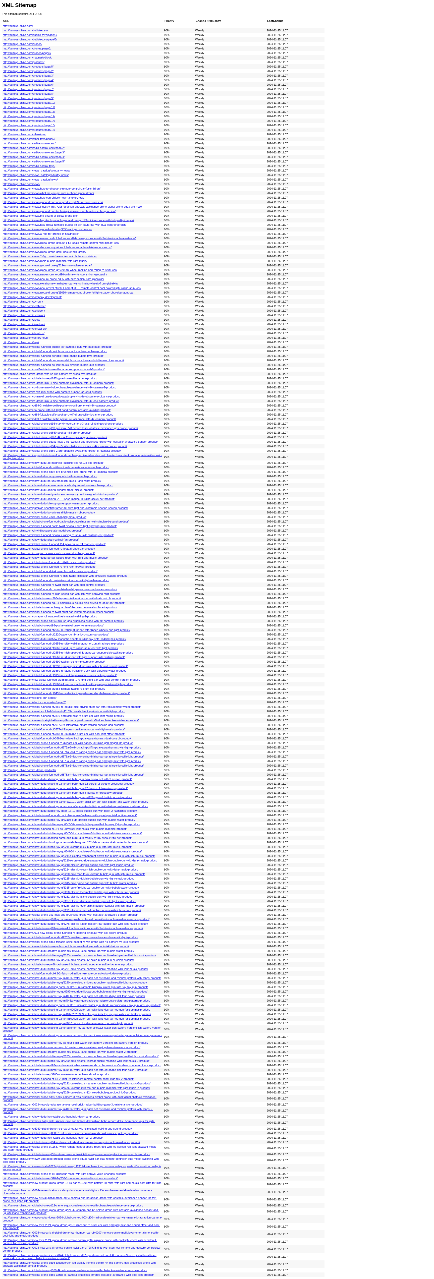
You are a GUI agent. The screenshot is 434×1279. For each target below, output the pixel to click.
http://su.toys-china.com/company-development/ (32, 297)
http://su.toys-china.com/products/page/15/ (29, 125)
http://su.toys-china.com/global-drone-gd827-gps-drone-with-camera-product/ (50, 378)
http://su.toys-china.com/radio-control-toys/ (29, 165)
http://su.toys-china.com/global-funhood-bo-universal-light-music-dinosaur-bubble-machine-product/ (63, 360)
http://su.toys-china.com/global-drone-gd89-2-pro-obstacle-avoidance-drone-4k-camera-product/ (62, 450)
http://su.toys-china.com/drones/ (22, 43)
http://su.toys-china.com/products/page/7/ (28, 89)
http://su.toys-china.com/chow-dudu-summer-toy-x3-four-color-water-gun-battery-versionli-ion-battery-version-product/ (75, 1042)
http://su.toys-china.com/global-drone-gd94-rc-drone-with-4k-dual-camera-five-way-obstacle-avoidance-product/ (71, 1142)
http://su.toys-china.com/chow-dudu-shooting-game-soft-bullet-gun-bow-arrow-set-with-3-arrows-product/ (67, 779)
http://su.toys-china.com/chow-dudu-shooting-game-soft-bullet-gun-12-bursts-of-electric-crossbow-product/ (68, 783)
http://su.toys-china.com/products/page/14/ (29, 120)
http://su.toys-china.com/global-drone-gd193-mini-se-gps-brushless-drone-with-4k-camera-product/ (63, 620)
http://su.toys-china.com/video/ (21, 319)
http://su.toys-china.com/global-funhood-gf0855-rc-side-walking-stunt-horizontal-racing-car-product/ (63, 643)
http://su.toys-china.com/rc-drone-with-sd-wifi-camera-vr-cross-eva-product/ (49, 373)
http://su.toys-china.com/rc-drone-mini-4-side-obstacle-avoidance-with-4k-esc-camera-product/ (61, 400)
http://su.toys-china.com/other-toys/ (24, 134)
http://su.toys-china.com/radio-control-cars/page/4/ (34, 156)
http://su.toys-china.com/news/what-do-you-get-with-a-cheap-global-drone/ (48, 193)
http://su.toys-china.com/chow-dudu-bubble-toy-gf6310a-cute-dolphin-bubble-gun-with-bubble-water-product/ (69, 819)
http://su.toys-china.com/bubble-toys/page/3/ (30, 39)
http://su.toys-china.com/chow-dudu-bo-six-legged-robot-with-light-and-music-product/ (55, 557)
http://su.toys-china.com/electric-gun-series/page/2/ (34, 702)
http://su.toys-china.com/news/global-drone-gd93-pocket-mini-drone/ (44, 251)
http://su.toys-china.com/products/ (23, 62)
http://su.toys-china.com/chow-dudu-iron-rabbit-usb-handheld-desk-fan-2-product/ (53, 1137)
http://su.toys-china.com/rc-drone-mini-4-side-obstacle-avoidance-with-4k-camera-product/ (58, 382)
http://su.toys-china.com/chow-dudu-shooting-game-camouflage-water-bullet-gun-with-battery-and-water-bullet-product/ (75, 806)
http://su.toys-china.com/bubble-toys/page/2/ (30, 34)
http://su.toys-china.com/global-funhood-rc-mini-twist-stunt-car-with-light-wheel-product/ (56, 580)
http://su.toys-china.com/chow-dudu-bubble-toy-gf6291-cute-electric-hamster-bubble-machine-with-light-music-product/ (75, 968)
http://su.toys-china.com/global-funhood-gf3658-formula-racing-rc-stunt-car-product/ (54, 688)
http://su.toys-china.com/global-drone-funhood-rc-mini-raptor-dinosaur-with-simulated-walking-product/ (65, 575)
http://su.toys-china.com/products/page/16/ (29, 129)
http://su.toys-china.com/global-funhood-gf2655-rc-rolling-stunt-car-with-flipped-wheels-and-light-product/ (66, 629)
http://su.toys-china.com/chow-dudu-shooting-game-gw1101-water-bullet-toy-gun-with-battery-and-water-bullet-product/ (75, 801)
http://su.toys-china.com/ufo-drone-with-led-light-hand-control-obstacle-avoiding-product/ (57, 410)
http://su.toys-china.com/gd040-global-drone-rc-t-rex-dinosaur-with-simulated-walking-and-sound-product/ (67, 1128)
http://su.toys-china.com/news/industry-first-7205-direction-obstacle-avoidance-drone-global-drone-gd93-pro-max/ (72, 206)
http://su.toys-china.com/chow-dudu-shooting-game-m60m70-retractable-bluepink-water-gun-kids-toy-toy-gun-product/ (75, 987)
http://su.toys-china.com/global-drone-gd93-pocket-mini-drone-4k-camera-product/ (53, 625)
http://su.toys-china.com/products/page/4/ (28, 80)
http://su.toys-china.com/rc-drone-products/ (29, 770)
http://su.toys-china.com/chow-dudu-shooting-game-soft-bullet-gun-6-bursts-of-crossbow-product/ (63, 792)
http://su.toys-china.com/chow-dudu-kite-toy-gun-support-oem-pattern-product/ (51, 503)
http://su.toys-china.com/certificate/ (24, 306)
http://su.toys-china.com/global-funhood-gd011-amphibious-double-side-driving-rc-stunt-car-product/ (64, 602)
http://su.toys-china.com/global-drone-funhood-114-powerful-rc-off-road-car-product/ (54, 544)
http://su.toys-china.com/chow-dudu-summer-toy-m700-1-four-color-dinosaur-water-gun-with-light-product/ (68, 1023)
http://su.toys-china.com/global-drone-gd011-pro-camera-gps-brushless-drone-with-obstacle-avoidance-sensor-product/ (76, 919)
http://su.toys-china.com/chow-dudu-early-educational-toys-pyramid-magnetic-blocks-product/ (60, 494)
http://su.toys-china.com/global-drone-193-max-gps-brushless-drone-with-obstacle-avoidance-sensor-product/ (70, 914)
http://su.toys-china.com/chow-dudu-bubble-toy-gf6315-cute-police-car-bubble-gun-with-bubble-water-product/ (70, 883)
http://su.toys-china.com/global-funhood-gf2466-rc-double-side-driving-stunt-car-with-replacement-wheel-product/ (72, 706)
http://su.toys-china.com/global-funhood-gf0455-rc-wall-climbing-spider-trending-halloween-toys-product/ (66, 693)
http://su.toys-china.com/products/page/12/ (29, 116)
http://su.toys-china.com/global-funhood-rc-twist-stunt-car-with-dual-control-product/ (54, 584)
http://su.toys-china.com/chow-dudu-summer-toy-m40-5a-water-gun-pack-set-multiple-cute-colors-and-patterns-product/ (76, 1000)
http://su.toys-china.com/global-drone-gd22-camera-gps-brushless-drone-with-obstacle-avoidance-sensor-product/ (73, 1205)
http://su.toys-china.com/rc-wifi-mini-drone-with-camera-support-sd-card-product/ (52, 391)
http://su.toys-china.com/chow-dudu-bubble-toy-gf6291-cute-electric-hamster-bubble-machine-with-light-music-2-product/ (76, 1083)
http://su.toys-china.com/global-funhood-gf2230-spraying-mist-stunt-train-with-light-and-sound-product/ (65, 666)
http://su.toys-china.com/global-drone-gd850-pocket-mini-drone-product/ (47, 432)
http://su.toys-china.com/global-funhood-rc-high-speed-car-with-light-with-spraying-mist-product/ (61, 593)
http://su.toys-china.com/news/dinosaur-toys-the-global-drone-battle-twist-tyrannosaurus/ (57, 247)
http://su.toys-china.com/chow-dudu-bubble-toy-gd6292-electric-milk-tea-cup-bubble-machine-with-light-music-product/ (75, 991)
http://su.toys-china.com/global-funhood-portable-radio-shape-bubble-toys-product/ (53, 355)
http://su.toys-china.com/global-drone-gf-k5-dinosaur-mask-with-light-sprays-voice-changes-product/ (64, 1173)
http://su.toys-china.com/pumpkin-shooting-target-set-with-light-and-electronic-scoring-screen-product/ (65, 507)
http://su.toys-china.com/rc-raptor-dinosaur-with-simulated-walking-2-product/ (50, 616)
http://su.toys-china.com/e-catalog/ (24, 315)
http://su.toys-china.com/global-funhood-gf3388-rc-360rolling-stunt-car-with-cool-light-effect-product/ (64, 733)
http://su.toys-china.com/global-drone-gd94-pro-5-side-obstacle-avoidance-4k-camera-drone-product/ (65, 446)
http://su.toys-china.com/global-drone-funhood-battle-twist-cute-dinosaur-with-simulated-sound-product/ (66, 521)
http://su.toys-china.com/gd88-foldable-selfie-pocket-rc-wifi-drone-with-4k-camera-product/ (58, 414)
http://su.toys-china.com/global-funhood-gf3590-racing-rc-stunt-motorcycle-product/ (54, 661)
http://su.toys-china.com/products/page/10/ (29, 102)
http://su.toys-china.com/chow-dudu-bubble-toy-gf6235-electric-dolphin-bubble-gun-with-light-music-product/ (68, 878)
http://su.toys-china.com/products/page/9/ (28, 98)
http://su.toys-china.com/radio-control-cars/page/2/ (34, 147)
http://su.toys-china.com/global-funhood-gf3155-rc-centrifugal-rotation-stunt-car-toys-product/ (60, 675)
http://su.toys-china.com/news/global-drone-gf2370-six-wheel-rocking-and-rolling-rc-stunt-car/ (60, 269)
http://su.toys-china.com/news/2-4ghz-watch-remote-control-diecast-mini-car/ (50, 256)
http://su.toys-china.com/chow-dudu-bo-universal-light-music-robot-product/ (49, 512)
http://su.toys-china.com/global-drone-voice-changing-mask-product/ (44, 516)
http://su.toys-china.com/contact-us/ (25, 328)
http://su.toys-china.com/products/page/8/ (28, 93)
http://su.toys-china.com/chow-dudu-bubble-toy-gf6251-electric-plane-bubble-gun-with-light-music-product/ (67, 896)
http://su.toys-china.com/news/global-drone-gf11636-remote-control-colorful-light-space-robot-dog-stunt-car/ (68, 292)
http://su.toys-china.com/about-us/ (23, 333)
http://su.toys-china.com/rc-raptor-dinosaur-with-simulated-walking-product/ (49, 553)
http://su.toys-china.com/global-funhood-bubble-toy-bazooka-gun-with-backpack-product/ (57, 346)
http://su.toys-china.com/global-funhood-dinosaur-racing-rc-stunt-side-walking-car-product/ (58, 535)
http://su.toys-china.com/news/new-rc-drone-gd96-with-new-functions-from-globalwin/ (55, 274)
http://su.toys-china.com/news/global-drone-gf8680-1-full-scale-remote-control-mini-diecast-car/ (61, 242)
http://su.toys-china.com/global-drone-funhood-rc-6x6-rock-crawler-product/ (49, 562)
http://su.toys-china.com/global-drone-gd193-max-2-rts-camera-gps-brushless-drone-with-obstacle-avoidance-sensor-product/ (80, 441)
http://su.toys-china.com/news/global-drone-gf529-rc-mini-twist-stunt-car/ (47, 265)
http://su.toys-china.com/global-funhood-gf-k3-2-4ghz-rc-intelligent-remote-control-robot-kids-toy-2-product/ (68, 1078)
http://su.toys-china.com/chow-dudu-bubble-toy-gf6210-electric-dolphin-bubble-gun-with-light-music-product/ (68, 864)
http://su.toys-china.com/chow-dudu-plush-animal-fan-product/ (41, 539)
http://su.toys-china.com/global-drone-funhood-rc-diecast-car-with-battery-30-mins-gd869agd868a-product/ (68, 742)
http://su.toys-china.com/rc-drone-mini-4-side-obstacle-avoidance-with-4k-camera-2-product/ (59, 387)
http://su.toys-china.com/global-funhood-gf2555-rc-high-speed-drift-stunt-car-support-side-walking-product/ (68, 652)
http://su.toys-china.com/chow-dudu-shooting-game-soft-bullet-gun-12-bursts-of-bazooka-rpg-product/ (65, 788)
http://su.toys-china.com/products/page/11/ (29, 107)
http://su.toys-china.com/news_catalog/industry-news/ (36, 175)
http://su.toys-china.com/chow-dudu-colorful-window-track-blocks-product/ (48, 489)
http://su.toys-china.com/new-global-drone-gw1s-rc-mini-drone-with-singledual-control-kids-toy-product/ (66, 946)
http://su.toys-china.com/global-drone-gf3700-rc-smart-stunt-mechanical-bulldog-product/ (57, 1074)
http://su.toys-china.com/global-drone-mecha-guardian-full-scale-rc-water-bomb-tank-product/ (60, 607)
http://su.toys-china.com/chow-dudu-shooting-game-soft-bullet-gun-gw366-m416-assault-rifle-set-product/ (67, 837)
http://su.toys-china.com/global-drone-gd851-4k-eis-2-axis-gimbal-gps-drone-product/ (55, 437)
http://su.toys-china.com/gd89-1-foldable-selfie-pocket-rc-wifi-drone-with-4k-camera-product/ (59, 419)
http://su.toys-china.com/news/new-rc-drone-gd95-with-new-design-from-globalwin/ (53, 278)
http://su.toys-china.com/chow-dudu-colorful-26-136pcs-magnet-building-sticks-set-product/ (59, 498)
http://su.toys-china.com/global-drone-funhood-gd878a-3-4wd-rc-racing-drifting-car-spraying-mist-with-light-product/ (73, 765)
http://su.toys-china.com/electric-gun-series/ (30, 697)
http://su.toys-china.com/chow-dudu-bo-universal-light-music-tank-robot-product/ (52, 480)
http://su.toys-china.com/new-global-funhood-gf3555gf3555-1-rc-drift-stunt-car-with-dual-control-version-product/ (71, 679)
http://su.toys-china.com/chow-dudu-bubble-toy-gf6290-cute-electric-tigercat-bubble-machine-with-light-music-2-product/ (76, 1060)
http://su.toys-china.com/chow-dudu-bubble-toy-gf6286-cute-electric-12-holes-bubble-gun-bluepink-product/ (68, 959)
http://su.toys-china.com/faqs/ (21, 342)
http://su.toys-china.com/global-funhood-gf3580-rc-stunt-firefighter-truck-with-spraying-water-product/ (64, 670)
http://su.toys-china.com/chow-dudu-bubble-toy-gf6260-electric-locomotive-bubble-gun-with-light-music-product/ (71, 892)
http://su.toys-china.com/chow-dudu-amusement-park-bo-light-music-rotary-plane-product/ (58, 485)
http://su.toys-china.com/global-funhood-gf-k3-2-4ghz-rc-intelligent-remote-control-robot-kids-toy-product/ (67, 973)
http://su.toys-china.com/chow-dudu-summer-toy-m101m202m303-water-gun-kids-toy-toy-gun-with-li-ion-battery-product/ (77, 1014)
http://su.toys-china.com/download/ (24, 324)
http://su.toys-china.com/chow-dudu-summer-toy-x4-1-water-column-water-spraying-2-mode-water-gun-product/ (71, 1047)
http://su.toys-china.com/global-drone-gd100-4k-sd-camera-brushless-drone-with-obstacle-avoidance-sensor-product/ (75, 1270)
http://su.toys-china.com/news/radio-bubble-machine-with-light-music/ (45, 260)
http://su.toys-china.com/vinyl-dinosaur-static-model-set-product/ (42, 530)
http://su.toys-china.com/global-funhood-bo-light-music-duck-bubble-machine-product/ (55, 351)
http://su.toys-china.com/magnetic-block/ (27, 57)
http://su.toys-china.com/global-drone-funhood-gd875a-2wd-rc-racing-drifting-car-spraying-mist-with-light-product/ (72, 761)
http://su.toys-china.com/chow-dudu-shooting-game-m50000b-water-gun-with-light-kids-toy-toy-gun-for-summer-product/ (76, 1018)
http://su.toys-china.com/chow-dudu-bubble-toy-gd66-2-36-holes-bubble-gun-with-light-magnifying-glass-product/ (71, 824)
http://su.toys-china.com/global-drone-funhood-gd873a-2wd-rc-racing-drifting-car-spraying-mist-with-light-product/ (72, 747)
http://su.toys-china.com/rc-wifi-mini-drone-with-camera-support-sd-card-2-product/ (53, 369)
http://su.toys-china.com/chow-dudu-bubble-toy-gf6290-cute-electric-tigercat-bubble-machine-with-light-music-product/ (75, 982)
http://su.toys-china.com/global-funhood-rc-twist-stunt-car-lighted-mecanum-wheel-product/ (58, 611)
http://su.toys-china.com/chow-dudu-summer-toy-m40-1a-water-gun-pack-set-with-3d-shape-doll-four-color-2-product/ (75, 1069)
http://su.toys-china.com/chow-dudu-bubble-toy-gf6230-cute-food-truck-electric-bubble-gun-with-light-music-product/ (74, 874)
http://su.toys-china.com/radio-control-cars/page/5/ (34, 161)
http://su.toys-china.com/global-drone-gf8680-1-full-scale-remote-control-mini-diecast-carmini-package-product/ (70, 1133)
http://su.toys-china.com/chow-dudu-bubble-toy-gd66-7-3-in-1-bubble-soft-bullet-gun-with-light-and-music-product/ (72, 833)
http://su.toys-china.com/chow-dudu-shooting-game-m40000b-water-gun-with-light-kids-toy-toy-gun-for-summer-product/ (76, 1009)
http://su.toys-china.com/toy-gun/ (23, 301)
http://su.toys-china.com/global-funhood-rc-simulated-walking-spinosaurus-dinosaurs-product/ (60, 589)
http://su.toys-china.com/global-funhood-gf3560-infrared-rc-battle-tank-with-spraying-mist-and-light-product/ (68, 684)
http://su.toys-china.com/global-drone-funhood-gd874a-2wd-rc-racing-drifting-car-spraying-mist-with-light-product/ (72, 751)
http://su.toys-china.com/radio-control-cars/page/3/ (34, 152)
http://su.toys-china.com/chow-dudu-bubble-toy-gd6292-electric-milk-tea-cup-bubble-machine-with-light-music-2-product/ (76, 1087)
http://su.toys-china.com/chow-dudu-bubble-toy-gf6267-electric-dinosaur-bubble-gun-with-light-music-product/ (69, 901)
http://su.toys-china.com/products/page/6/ (28, 84)
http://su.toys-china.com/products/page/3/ (28, 75)
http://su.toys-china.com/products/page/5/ (28, 66)
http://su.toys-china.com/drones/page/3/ (27, 52)
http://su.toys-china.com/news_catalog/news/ (30, 179)
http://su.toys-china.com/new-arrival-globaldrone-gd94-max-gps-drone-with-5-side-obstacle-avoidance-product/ (71, 720)
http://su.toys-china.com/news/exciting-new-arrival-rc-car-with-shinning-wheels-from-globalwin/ (60, 283)
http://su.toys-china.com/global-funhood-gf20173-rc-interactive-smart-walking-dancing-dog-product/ (63, 724)
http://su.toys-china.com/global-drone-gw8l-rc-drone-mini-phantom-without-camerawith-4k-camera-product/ (68, 964)
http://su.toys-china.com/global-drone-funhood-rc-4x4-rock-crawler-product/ (49, 566)
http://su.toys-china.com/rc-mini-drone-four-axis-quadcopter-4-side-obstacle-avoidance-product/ (61, 396)
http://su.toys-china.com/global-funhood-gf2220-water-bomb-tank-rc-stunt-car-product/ (55, 634)
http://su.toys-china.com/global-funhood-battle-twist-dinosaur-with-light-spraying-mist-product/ (60, 526)
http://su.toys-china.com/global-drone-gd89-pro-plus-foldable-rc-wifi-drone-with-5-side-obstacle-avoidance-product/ (73, 928)
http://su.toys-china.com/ (18, 25)
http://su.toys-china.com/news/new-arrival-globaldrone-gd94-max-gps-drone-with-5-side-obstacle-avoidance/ (69, 238)
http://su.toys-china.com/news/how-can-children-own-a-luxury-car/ (43, 197)
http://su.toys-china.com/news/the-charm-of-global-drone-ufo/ (40, 215)
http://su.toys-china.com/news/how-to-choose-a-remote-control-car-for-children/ (51, 188)
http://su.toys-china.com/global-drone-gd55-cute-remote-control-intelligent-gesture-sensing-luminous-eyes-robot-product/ (76, 1154)
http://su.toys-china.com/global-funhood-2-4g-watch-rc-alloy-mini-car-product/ (50, 571)
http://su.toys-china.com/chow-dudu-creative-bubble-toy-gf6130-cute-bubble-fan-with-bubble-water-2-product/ (70, 1051)
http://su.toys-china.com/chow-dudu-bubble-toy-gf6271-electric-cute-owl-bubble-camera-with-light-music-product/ (72, 910)
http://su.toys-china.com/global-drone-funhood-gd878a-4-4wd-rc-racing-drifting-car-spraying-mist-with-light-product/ (73, 774)
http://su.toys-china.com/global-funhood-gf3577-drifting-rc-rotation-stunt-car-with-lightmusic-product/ (64, 729)
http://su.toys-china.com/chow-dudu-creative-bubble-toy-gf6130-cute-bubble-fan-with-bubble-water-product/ (68, 950)
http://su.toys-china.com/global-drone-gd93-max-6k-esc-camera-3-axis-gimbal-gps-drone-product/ (63, 423)
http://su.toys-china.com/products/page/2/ (28, 71)
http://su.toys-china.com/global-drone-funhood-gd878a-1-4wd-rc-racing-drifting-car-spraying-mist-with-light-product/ (73, 756)
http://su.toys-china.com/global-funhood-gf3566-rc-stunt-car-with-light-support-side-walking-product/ (64, 657)
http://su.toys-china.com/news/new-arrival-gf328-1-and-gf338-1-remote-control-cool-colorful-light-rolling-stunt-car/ (72, 287)
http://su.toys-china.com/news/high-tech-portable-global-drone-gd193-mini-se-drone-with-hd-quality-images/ (68, 220)
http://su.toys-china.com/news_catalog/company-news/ (36, 170)
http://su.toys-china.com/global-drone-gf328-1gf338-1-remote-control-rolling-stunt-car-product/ (60, 1178)
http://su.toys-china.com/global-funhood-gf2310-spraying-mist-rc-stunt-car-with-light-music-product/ (63, 715)
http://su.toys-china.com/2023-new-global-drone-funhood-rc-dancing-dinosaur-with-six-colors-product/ (65, 932)
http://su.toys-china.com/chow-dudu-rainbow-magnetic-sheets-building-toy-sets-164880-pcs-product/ (64, 639)
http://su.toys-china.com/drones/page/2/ (27, 48)
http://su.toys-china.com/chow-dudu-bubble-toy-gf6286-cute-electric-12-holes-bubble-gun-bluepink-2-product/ (69, 1092)
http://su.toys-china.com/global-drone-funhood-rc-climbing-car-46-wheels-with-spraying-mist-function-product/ (70, 815)
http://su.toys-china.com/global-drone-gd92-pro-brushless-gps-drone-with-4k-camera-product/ (60, 471)
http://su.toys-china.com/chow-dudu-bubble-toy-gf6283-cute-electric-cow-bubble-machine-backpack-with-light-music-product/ (79, 955)
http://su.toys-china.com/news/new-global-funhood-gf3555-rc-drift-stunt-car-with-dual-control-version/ (64, 224)
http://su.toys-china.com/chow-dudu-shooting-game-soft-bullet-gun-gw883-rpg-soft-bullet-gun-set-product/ (67, 797)
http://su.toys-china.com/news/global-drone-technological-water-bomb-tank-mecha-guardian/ (59, 211)
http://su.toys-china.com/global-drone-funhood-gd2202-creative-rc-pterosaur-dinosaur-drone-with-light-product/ (70, 937)
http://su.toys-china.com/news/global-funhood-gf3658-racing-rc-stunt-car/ (47, 229)
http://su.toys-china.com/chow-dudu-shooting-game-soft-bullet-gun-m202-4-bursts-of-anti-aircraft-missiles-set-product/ (75, 842)
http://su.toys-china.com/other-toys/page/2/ (29, 138)
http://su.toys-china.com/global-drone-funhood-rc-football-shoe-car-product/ (49, 548)
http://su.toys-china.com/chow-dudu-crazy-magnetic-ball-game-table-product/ (50, 476)
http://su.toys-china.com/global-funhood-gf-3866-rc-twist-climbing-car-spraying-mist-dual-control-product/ (67, 738)
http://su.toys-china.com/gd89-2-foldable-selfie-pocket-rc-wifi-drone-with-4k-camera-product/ (59, 405)
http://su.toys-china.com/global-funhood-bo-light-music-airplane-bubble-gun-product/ (54, 364)
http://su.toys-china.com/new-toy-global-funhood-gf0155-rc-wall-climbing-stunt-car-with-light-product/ (64, 711)
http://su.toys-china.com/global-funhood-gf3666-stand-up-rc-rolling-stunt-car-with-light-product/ (60, 648)
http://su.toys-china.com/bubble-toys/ (25, 30)
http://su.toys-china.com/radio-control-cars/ (29, 143)
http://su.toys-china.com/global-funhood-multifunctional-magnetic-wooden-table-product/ (56, 467)
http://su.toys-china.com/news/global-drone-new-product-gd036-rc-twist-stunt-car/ (53, 202)
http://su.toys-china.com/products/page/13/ (29, 111)
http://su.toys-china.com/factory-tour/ (25, 337)
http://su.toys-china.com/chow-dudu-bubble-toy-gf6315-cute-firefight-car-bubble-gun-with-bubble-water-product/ (71, 887)
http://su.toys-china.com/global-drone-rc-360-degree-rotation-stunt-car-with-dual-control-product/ (62, 598)
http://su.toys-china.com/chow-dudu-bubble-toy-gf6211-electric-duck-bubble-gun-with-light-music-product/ (67, 846)
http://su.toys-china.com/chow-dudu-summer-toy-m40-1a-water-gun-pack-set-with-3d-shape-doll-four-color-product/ (74, 996)
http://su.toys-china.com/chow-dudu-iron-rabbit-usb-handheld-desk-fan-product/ (51, 1116)
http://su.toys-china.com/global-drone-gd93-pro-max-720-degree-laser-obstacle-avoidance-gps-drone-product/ (70, 428)
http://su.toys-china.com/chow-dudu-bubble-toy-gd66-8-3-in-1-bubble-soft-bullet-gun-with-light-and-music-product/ (72, 851)
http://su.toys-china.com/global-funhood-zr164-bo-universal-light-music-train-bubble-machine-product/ (65, 828)
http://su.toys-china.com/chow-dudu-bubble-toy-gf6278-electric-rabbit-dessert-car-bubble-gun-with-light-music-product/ (75, 923)
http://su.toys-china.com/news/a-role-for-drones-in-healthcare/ (41, 233)
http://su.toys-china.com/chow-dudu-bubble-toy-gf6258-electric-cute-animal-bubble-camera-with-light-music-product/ (74, 905)
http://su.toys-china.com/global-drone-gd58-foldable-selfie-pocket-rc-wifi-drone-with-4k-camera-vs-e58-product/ (71, 941)
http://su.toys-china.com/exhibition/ (24, 310)
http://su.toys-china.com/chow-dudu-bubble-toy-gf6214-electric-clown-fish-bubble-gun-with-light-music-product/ (70, 869)
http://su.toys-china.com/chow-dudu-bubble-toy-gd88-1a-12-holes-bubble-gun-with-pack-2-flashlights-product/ (70, 810)
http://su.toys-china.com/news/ (21, 184)
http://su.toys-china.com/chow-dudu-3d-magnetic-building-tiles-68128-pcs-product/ (53, 462)
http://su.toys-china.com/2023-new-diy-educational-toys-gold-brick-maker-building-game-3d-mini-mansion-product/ (72, 1104)
